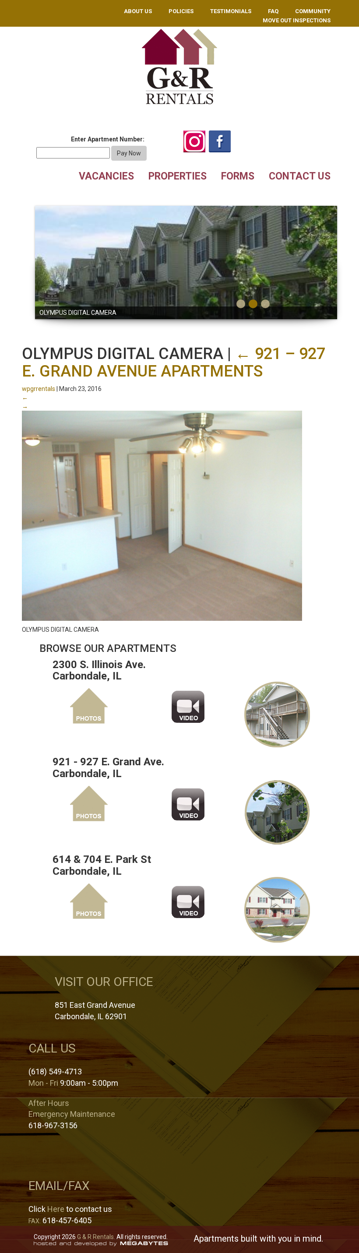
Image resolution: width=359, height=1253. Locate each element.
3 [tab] (265, 303)
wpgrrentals (38, 388)
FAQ (273, 11)
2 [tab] (253, 303)
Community (313, 11)
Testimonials (230, 11)
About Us (138, 11)
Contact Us (300, 176)
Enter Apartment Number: (107, 139)
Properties (177, 176)
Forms (237, 176)
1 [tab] (240, 303)
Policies (181, 11)
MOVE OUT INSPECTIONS (297, 20)
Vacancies (106, 176)
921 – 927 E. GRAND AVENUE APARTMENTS (173, 362)
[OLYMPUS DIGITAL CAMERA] (162, 515)
